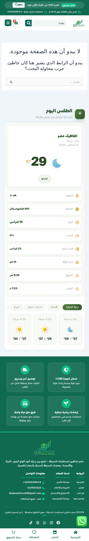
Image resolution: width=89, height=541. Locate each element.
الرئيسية (76, 537)
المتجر (55, 537)
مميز (44, 515)
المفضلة (34, 537)
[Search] (28, 23)
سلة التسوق (13, 537)
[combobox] (49, 23)
